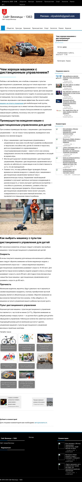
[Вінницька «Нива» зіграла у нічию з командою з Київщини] (59, 141)
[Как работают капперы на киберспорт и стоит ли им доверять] (59, 93)
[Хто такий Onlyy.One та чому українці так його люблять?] (59, 110)
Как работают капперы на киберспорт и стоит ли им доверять (71, 93)
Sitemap (31, 437)
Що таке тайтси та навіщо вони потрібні (71, 85)
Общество (23, 1)
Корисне (22, 4)
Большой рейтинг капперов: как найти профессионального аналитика (69, 102)
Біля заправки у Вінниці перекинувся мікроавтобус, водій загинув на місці (70, 131)
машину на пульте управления (11, 103)
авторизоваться (41, 423)
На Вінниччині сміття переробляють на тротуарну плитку (69, 171)
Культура (31, 1)
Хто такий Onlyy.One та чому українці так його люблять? (70, 111)
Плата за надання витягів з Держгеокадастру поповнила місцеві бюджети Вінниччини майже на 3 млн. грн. (71, 161)
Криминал (39, 1)
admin (65, 47)
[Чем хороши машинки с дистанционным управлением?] (26, 49)
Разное (72, 1)
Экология (65, 1)
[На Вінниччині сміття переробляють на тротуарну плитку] (59, 172)
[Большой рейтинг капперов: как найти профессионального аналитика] (59, 101)
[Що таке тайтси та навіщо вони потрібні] (59, 86)
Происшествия (49, 1)
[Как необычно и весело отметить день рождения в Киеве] (59, 77)
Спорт (58, 1)
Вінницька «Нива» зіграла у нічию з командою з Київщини (71, 140)
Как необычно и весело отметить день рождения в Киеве (71, 77)
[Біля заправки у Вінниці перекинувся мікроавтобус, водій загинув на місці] (59, 131)
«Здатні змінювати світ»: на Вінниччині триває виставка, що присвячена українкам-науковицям (71, 150)
